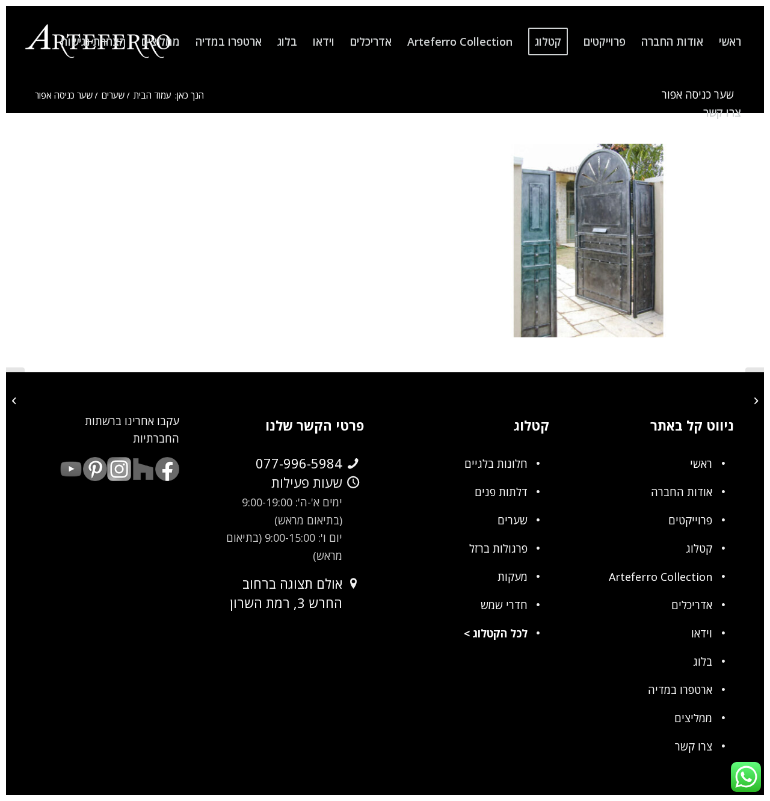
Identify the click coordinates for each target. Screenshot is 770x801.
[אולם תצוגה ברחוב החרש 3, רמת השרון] (353, 584)
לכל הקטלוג (500, 633)
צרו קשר (693, 746)
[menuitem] (730, 41)
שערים (512, 520)
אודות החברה (681, 492)
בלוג (702, 661)
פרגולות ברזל (498, 548)
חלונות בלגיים (496, 463)
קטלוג (699, 548)
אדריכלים (691, 605)
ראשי (701, 463)
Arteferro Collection (660, 576)
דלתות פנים (501, 492)
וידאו (701, 633)
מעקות (512, 576)
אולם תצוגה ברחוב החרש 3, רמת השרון (286, 593)
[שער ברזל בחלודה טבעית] (754, 400)
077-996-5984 (299, 463)
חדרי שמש (504, 605)
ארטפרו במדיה (680, 690)
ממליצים (693, 718)
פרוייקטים (690, 520)
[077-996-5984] (353, 463)
